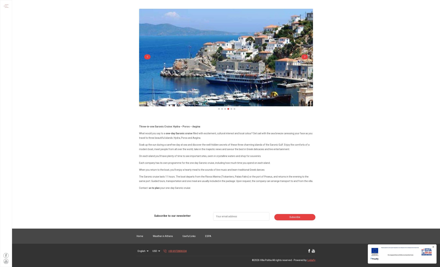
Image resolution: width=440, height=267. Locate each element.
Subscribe (294, 217)
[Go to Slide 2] (222, 109)
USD (154, 251)
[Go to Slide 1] (219, 109)
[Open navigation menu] (6, 6)
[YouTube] (313, 251)
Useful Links (189, 236)
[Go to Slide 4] (228, 109)
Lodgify (311, 260)
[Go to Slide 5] (231, 109)
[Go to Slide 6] (234, 109)
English (141, 251)
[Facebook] (309, 251)
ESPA (208, 236)
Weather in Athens (163, 236)
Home (140, 236)
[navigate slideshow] (147, 57)
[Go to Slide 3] (225, 109)
